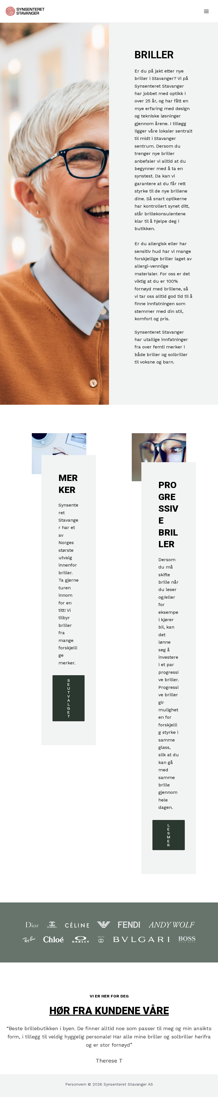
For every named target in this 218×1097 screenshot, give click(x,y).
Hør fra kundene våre (109, 1011)
